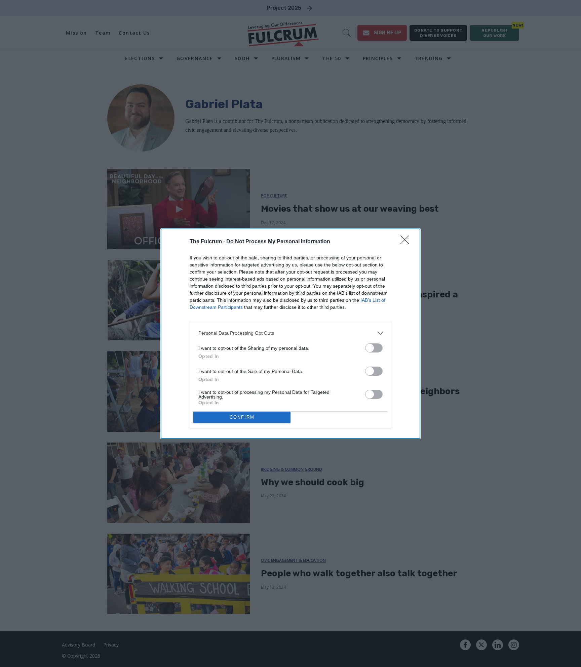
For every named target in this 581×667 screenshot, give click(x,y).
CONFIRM (242, 417)
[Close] (406, 242)
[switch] (374, 347)
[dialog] (290, 334)
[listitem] (290, 333)
